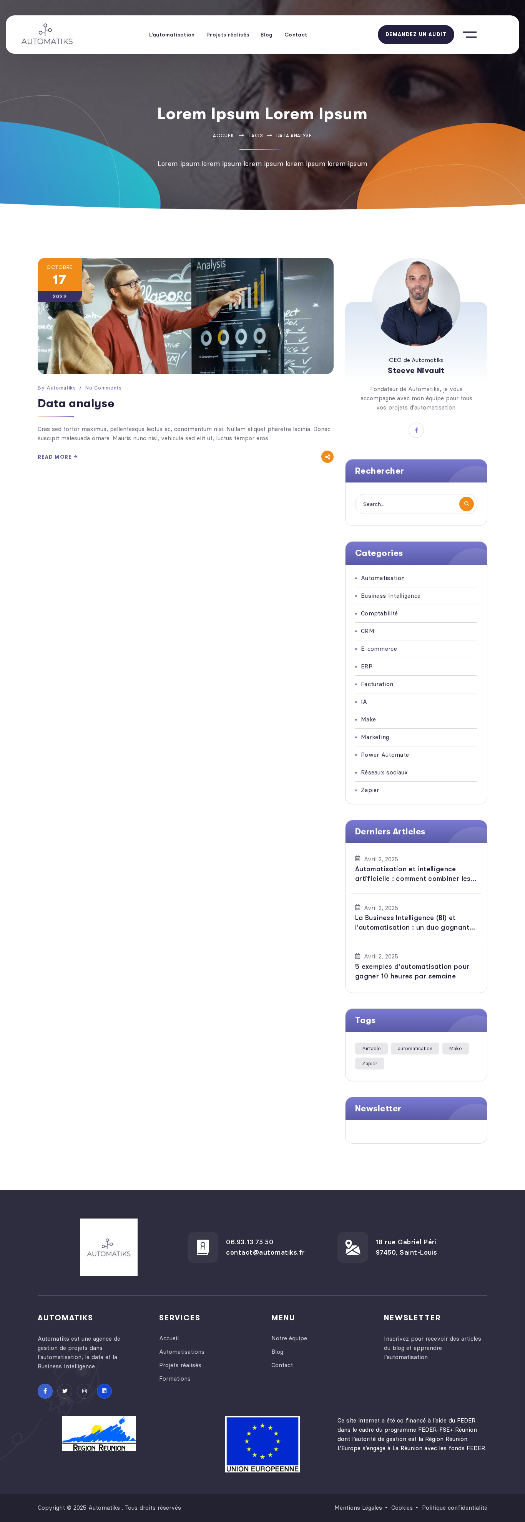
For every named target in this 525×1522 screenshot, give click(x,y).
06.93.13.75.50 (249, 1242)
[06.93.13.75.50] (203, 1247)
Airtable (371, 1048)
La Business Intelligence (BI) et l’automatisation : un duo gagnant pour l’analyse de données (412, 923)
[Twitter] (64, 1391)
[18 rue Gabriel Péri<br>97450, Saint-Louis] (352, 1247)
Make (455, 1048)
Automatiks (61, 388)
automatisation (415, 1048)
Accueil (224, 135)
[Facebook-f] (45, 1391)
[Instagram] (84, 1391)
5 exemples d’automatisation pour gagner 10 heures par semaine (412, 971)
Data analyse (76, 403)
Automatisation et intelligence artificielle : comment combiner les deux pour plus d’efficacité (413, 874)
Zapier (369, 1063)
